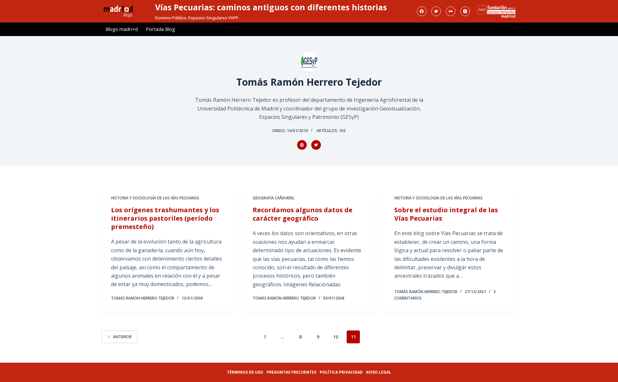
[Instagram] (465, 11)
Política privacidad (341, 372)
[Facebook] (421, 11)
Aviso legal (378, 372)
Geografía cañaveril (274, 198)
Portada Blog (160, 29)
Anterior (122, 336)
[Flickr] (450, 11)
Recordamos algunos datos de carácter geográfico (302, 214)
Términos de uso (245, 372)
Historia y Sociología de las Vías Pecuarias (155, 198)
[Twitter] (436, 11)
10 (335, 337)
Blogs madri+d (122, 29)
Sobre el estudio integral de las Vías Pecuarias (446, 214)
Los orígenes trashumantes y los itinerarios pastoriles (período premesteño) (165, 218)
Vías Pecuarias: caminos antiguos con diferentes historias (271, 7)
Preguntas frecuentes (291, 372)
